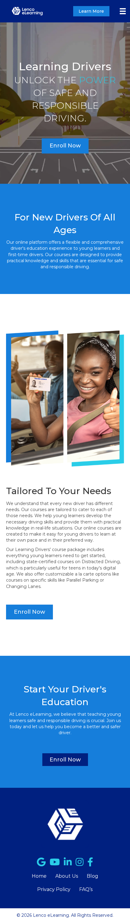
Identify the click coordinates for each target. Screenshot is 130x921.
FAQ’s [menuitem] (86, 889)
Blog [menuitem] (92, 876)
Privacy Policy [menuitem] (53, 889)
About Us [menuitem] (66, 876)
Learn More (91, 11)
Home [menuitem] (39, 876)
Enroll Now (65, 145)
